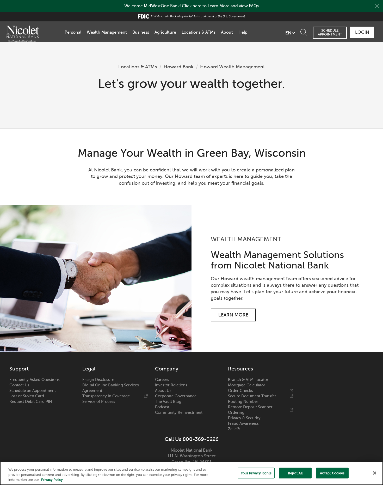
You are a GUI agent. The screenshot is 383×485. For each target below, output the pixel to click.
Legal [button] (88, 369)
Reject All (295, 473)
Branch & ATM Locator (248, 380)
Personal (73, 32)
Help (243, 32)
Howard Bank (178, 66)
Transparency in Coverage (106, 396)
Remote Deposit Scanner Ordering (250, 410)
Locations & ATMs (198, 32)
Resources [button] (240, 369)
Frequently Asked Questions (34, 380)
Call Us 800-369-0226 (192, 439)
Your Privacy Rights (256, 473)
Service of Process (98, 401)
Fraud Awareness (243, 423)
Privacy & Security (244, 418)
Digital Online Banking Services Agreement (110, 388)
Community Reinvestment (178, 412)
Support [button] (19, 369)
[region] (191, 473)
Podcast (162, 407)
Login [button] (362, 32)
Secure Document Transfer (252, 396)
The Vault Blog (168, 401)
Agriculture (165, 32)
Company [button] (166, 369)
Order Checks (240, 390)
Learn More (233, 315)
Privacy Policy (52, 480)
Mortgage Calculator (246, 385)
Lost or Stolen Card (26, 396)
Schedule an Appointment (32, 390)
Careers (162, 380)
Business (140, 32)
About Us (163, 390)
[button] (305, 31)
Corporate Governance (175, 396)
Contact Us (19, 385)
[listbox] (290, 33)
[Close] (374, 473)
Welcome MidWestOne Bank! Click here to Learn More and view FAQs (191, 6)
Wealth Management (107, 32)
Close (377, 6)
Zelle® (234, 429)
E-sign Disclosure (98, 380)
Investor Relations (171, 385)
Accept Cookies (332, 473)
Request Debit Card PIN (30, 401)
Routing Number (243, 401)
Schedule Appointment (330, 32)
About (227, 32)
